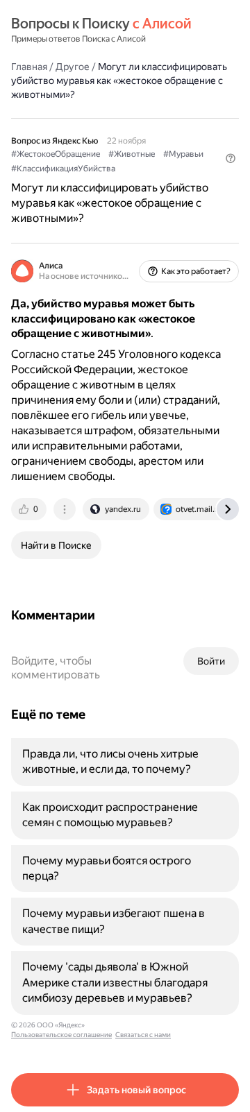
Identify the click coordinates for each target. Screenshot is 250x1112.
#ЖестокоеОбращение (55, 154)
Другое (73, 66)
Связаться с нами (143, 1034)
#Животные (131, 154)
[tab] (30, 509)
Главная (29, 66)
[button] (230, 158)
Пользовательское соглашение (61, 1034)
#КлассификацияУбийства (63, 168)
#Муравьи (183, 154)
